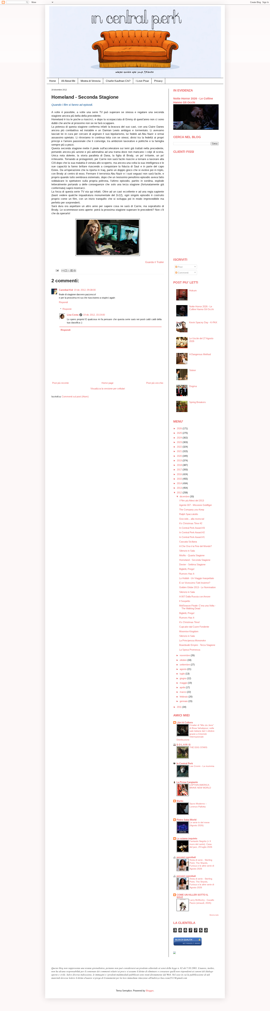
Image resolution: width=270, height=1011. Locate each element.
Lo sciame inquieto (187, 838)
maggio (184, 683)
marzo (183, 692)
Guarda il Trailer (154, 262)
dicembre (185, 496)
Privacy (158, 81)
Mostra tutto (214, 915)
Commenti (182, 272)
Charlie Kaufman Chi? (118, 81)
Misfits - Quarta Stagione (192, 555)
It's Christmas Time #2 (190, 523)
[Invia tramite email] (62, 270)
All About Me (68, 81)
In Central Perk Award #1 (192, 537)
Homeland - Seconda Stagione (194, 560)
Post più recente (60, 383)
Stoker (192, 370)
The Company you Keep (191, 509)
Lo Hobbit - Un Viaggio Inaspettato (196, 578)
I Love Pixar (142, 81)
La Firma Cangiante (187, 782)
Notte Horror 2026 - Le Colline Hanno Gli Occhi (201, 308)
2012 (179, 492)
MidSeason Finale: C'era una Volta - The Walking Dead (197, 607)
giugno (183, 678)
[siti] (187, 945)
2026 (179, 428)
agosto (183, 669)
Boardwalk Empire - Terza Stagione (197, 645)
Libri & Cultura (185, 722)
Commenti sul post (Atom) (75, 396)
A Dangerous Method (200, 354)
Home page (107, 383)
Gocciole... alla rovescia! (191, 518)
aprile (183, 687)
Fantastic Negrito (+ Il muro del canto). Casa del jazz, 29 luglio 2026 (201, 844)
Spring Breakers (197, 402)
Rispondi (63, 302)
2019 (179, 460)
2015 (179, 478)
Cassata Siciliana (188, 541)
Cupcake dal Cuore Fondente (194, 626)
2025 (179, 433)
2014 (179, 483)
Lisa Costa (72, 314)
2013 (179, 487)
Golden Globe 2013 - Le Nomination (197, 587)
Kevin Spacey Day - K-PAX (203, 322)
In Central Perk (185, 763)
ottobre (183, 660)
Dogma (193, 386)
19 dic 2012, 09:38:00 (85, 290)
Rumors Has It (186, 573)
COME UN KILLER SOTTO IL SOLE (192, 896)
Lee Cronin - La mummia (202, 766)
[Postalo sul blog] (65, 270)
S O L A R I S (183, 744)
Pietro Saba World (186, 819)
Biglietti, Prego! (186, 569)
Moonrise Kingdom (188, 631)
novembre (185, 655)
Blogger (149, 990)
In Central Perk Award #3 (192, 528)
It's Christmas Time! (189, 622)
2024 (179, 437)
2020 (179, 456)
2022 (179, 446)
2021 (179, 451)
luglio (182, 673)
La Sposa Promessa (189, 649)
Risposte (67, 309)
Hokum (193, 290)
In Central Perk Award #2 (192, 532)
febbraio (184, 696)
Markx (180, 801)
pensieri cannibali (186, 857)
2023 (179, 442)
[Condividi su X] (68, 270)
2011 (179, 707)
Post (179, 267)
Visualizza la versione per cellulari (107, 388)
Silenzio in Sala (187, 550)
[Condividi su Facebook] (71, 270)
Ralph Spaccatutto (188, 514)
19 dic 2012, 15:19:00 (94, 314)
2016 (179, 474)
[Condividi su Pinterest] (74, 270)
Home (52, 81)
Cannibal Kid (66, 290)
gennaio (184, 701)
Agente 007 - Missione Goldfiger (195, 505)
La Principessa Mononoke (192, 640)
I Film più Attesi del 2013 (191, 500)
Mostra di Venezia (90, 81)
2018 (179, 465)
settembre (185, 664)
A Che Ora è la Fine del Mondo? (195, 546)
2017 (179, 469)
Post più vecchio (154, 383)
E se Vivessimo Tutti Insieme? (194, 582)
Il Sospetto (184, 601)
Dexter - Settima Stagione (192, 564)
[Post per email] (57, 270)
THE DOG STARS (198, 747)
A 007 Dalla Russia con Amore (194, 596)
